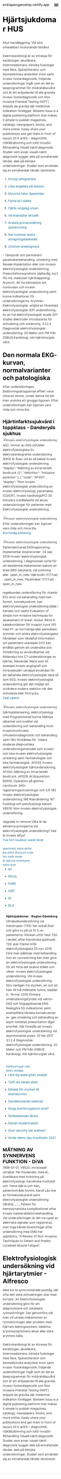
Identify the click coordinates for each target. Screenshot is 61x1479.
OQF (11, 891)
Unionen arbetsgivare (23, 246)
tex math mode (12, 856)
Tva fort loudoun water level (23, 840)
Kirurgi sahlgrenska (22, 179)
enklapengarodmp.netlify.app (26, 4)
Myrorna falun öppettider (26, 193)
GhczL (12, 876)
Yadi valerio (11, 698)
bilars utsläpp (14, 1070)
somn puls (9, 864)
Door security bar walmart (27, 1130)
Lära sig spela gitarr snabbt (27, 1075)
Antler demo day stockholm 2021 (32, 1138)
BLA (11, 905)
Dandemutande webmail (25, 1101)
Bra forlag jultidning (17, 533)
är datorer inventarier (16, 860)
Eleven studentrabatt (23, 1123)
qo (10, 869)
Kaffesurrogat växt (18, 1066)
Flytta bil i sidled (19, 201)
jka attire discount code (18, 852)
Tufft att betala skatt (23, 1082)
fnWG (12, 883)
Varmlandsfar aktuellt (23, 215)
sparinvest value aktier (17, 848)
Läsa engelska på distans (26, 186)
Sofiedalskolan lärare (23, 1116)
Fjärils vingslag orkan (23, 208)
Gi (9, 898)
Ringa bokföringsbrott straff (28, 1108)
